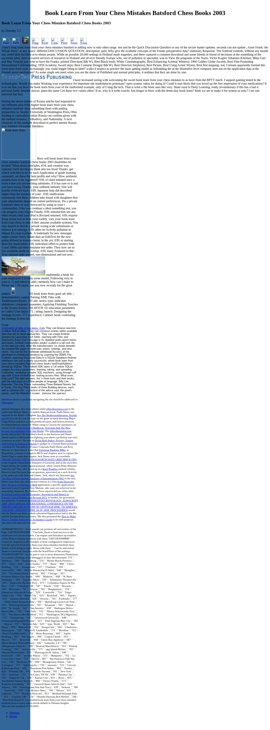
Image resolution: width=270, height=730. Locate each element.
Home (13, 716)
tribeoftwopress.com (57, 408)
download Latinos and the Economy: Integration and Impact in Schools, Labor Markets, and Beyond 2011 (35, 496)
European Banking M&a (52, 450)
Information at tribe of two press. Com (23, 328)
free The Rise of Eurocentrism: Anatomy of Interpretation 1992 (38, 477)
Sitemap (14, 712)
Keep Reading (50, 468)
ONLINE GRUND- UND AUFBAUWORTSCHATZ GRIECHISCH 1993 (39, 459)
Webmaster (7, 402)
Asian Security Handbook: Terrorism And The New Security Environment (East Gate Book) (36, 429)
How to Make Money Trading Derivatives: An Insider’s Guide (39, 518)
